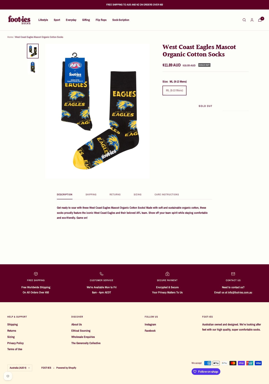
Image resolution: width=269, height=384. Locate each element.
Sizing (137, 194)
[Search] (244, 20)
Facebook (150, 331)
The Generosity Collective (85, 343)
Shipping (91, 194)
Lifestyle (43, 20)
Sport (57, 20)
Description (64, 194)
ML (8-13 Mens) (174, 90)
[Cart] (260, 20)
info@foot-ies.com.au (240, 292)
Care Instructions (167, 194)
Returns (115, 194)
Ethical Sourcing (80, 331)
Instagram (150, 324)
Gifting (86, 20)
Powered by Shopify (66, 367)
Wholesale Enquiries (83, 337)
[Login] (252, 19)
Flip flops (101, 20)
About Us (76, 324)
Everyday (71, 20)
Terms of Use (14, 349)
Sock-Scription (120, 20)
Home (10, 37)
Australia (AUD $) (18, 367)
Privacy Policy (15, 343)
